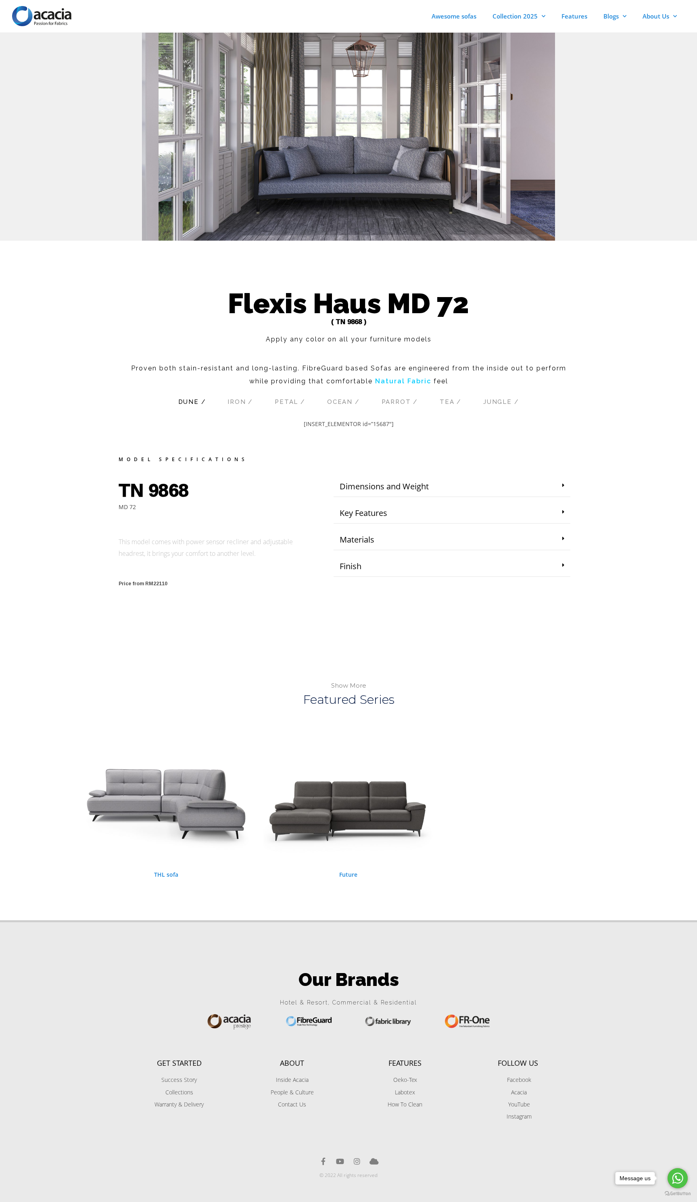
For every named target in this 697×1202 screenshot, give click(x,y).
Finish (350, 566)
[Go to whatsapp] (678, 1178)
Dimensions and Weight (384, 486)
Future (348, 874)
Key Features (363, 512)
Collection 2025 (515, 16)
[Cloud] (374, 1161)
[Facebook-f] (323, 1161)
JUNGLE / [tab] (501, 402)
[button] (452, 486)
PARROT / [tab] (400, 402)
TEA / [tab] (450, 402)
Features (574, 16)
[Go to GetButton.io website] (678, 1193)
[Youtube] (340, 1161)
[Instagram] (357, 1161)
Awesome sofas (454, 16)
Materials (357, 539)
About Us (656, 16)
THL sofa (166, 874)
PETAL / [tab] (290, 402)
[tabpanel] (348, 428)
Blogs (611, 16)
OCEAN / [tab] (343, 402)
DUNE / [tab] (192, 402)
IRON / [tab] (240, 402)
